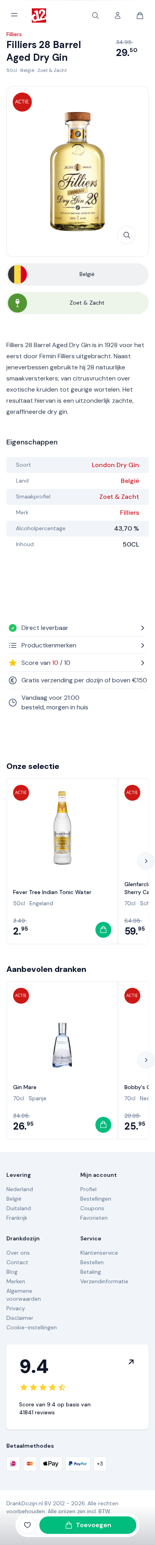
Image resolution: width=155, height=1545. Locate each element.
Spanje (37, 1098)
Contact (17, 1262)
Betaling (90, 1271)
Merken (15, 1281)
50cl (11, 70)
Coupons (92, 1208)
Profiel (88, 1189)
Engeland (41, 903)
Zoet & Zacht (52, 70)
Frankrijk (16, 1217)
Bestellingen (95, 1198)
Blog (11, 1271)
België (27, 70)
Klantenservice (99, 1252)
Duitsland (18, 1208)
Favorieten (94, 1217)
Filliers (129, 512)
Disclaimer (19, 1317)
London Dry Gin (115, 465)
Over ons (18, 1252)
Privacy (15, 1308)
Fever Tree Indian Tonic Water (52, 892)
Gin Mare (25, 1087)
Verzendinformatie (104, 1281)
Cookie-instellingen (31, 1327)
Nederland (19, 1189)
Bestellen (92, 1262)
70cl (130, 903)
